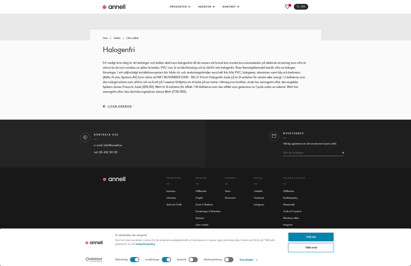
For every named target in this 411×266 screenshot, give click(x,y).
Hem (105, 38)
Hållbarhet (201, 191)
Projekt (199, 197)
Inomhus (170, 191)
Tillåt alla (311, 237)
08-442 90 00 (108, 152)
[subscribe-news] (342, 152)
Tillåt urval (311, 247)
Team (228, 191)
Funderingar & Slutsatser (208, 211)
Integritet (288, 224)
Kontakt (229, 6)
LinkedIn (258, 191)
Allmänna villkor (291, 218)
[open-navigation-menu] (189, 6)
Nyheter (200, 218)
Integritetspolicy (145, 244)
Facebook (259, 197)
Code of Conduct (292, 211)
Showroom (230, 197)
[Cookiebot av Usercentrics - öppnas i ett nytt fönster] (94, 259)
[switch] (166, 259)
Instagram (259, 204)
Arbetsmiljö (289, 204)
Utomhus (171, 197)
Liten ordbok (132, 38)
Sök (303, 6)
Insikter (204, 6)
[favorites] (287, 6)
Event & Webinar (204, 204)
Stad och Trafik (174, 204)
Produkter (178, 6)
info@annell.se (113, 145)
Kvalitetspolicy (290, 197)
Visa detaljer (247, 259)
